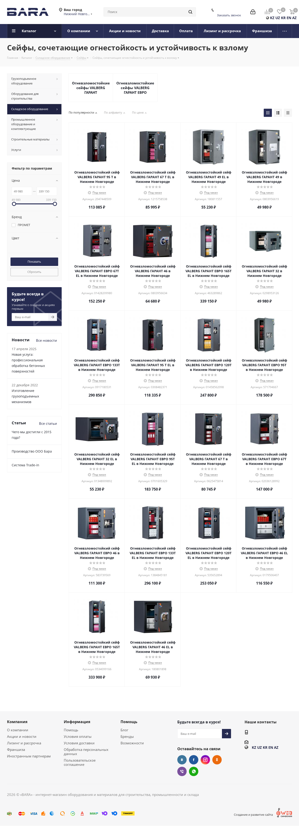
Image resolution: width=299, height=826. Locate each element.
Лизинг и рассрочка (24, 743)
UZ (277, 17)
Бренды (127, 736)
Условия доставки (79, 743)
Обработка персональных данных (86, 751)
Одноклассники (217, 759)
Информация (77, 721)
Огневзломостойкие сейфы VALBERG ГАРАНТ (91, 88)
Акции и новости (21, 736)
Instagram (205, 759)
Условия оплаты (78, 736)
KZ (272, 17)
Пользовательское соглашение (80, 762)
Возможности (132, 743)
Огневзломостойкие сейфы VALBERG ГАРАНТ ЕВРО (135, 88)
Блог (124, 730)
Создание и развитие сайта (253, 814)
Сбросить (34, 272)
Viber (182, 771)
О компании (17, 730)
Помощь (71, 730)
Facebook (193, 759)
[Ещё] (285, 31)
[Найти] (190, 12)
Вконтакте (182, 759)
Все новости (46, 340)
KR (283, 17)
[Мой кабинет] (252, 12)
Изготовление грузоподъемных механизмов (25, 396)
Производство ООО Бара (32, 451)
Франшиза (16, 749)
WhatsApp (193, 771)
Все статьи (48, 423)
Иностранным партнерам (29, 756)
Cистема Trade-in (25, 465)
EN (289, 17)
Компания (17, 721)
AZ (294, 17)
